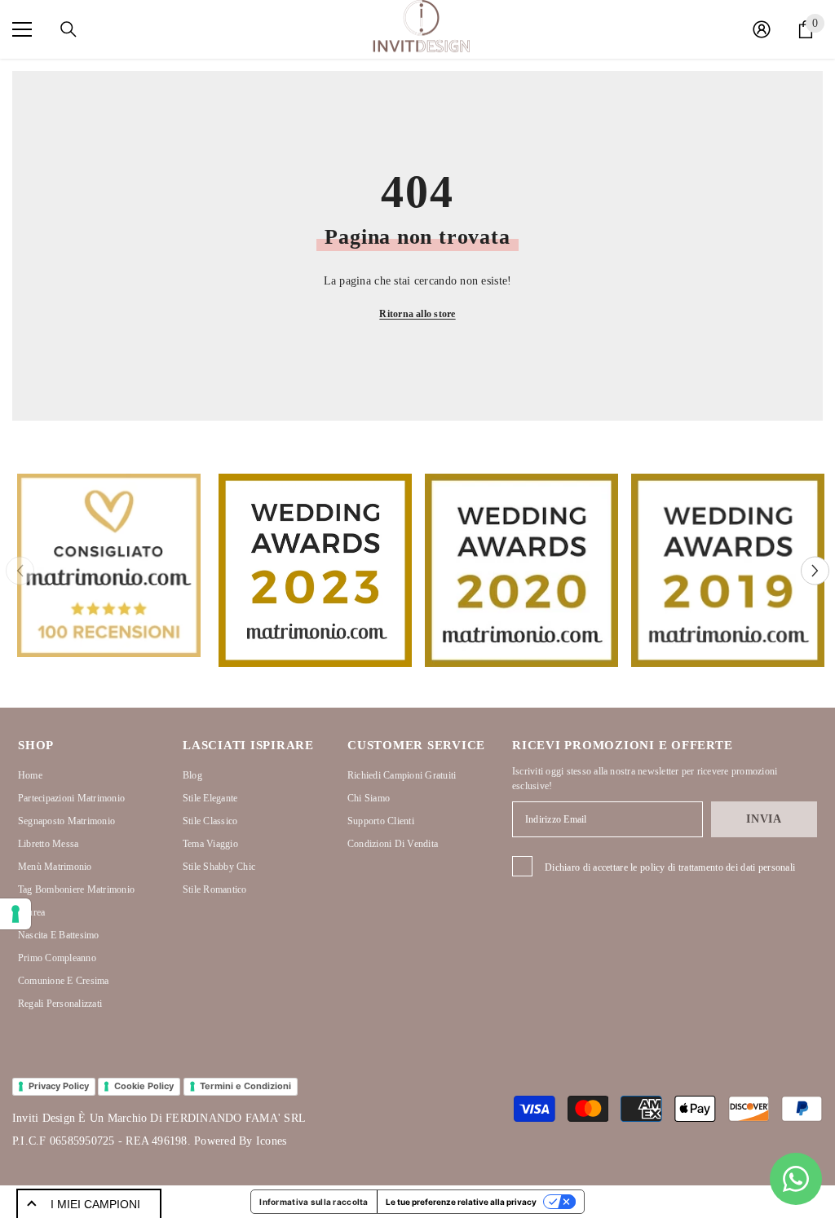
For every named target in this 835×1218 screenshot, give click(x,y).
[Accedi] (761, 29)
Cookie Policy (144, 1086)
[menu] (22, 29)
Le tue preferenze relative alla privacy (461, 1202)
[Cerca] (68, 29)
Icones (271, 1141)
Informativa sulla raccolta (313, 1202)
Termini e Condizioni (245, 1086)
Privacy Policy (59, 1086)
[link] (109, 565)
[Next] (815, 570)
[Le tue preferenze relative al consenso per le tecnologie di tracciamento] (15, 913)
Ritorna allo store (417, 314)
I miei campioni (95, 1204)
